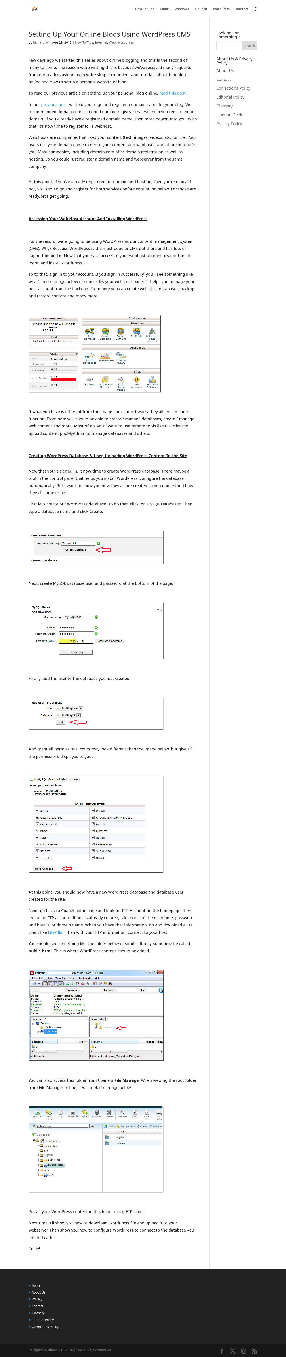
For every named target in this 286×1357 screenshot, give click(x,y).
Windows (182, 9)
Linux (164, 9)
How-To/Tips (144, 9)
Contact (223, 79)
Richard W (40, 42)
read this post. (173, 93)
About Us (225, 70)
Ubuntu (201, 9)
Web (112, 42)
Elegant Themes (60, 1349)
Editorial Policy (230, 97)
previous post (54, 104)
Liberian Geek (229, 114)
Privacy (37, 1299)
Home (36, 1285)
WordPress (221, 9)
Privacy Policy (229, 123)
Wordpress (126, 42)
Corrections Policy (233, 88)
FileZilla (55, 932)
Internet (242, 9)
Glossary (224, 105)
